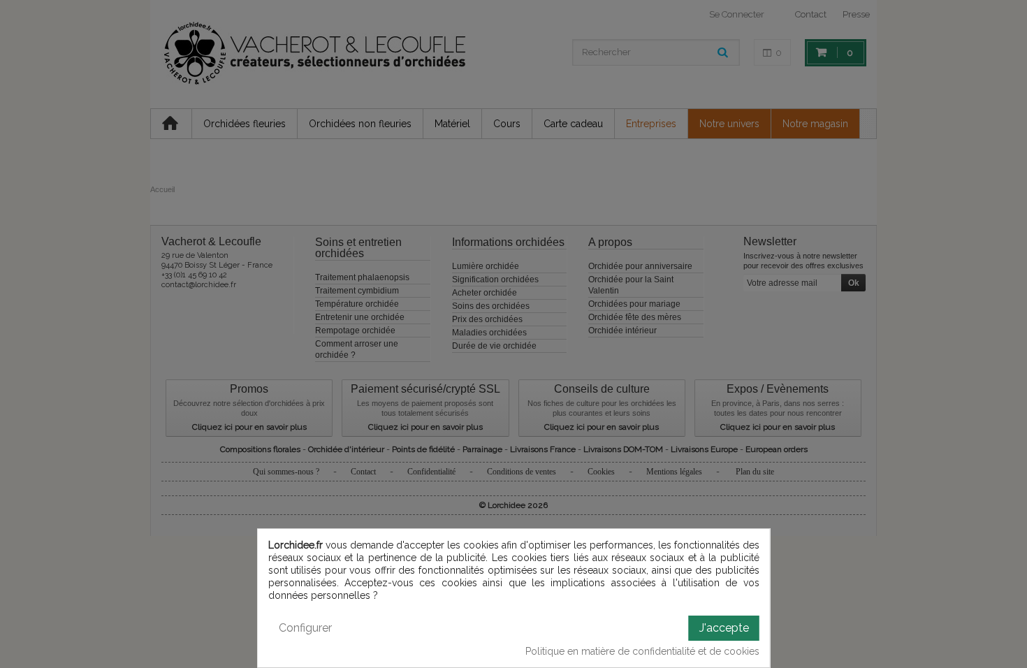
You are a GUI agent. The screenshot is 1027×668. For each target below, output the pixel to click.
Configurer (305, 627)
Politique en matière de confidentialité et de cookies (642, 651)
